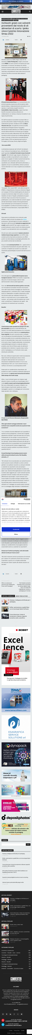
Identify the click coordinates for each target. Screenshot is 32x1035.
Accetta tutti (16, 529)
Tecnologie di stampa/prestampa (7, 20)
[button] (2, 12)
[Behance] (6, 1014)
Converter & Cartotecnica (11, 15)
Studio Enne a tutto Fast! (16, 924)
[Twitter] (17, 1014)
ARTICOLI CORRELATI (8, 596)
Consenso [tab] (4, 503)
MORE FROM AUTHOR (22, 596)
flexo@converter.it (11, 1004)
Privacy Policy (16, 1030)
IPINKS (25, 219)
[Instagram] (2, 1014)
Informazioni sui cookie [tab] (24, 503)
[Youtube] (21, 1014)
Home (2, 15)
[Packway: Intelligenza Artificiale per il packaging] (5, 601)
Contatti (22, 1030)
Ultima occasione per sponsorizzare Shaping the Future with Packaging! (8, 584)
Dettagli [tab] (13, 503)
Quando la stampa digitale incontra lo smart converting (15, 877)
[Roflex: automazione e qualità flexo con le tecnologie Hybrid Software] (5, 609)
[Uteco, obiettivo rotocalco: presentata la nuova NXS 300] (5, 933)
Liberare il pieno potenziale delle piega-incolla (13, 882)
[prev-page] (14, 622)
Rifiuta (16, 534)
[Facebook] (14, 1014)
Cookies (10, 1030)
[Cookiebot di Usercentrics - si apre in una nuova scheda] (23, 499)
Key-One (23, 1033)
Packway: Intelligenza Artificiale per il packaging (13, 853)
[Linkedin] (10, 1014)
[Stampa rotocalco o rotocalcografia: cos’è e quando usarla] (5, 940)
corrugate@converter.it (22, 1004)
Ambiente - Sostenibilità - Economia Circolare (19, 18)
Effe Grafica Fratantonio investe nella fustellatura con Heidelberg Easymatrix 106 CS (14, 871)
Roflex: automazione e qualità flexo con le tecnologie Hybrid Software (16, 859)
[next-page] (17, 622)
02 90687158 (17, 1002)
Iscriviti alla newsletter (16, 1020)
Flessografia (16, 20)
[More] (21, 39)
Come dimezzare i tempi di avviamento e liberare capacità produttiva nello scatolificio (18, 616)
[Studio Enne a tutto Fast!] (5, 926)
